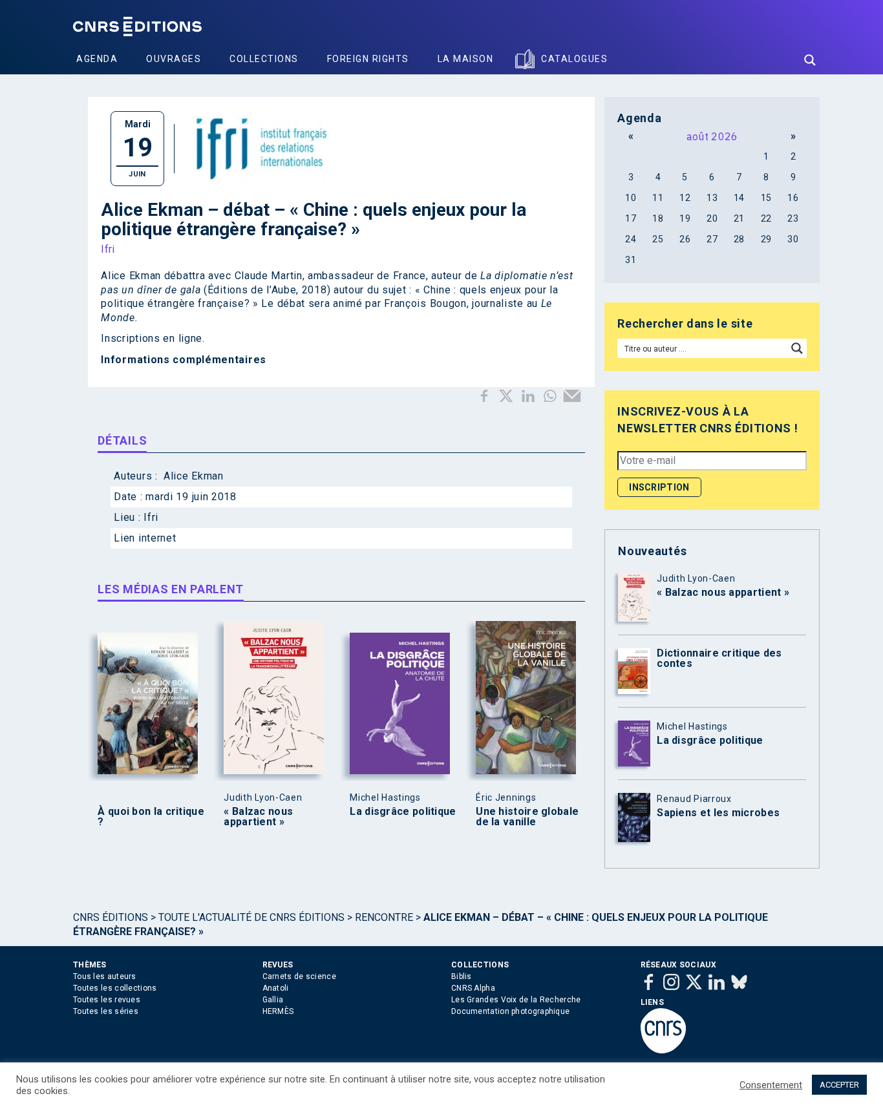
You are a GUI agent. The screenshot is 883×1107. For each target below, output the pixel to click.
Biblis (461, 976)
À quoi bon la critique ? (151, 817)
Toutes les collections (115, 988)
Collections (264, 59)
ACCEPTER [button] (839, 1085)
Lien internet (145, 538)
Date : (129, 496)
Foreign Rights (368, 59)
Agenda (97, 59)
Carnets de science (299, 976)
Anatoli (275, 988)
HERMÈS (278, 1011)
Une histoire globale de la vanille (527, 817)
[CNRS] (663, 1050)
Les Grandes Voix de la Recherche (516, 999)
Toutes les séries (105, 1011)
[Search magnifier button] (810, 60)
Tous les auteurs (104, 976)
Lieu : (129, 517)
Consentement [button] (770, 1085)
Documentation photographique (510, 1011)
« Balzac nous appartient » (258, 817)
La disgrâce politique (403, 812)
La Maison (466, 59)
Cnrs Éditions (110, 917)
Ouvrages (173, 59)
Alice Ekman (194, 476)
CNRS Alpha (473, 988)
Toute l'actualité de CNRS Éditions (251, 917)
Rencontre (384, 917)
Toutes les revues (106, 999)
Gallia (273, 999)
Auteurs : (137, 476)
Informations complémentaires (183, 359)
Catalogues (574, 59)
